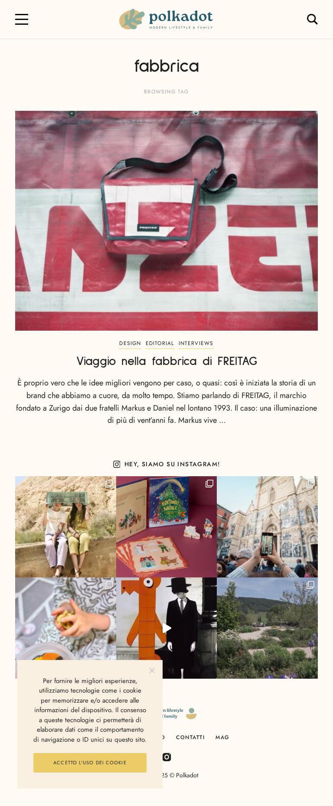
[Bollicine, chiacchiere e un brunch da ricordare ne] (267, 628)
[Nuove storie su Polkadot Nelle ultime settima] (65, 526)
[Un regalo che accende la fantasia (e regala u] (65, 628)
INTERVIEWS (196, 343)
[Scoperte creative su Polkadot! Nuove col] (267, 526)
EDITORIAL (160, 343)
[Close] (152, 670)
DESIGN (130, 343)
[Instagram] (167, 757)
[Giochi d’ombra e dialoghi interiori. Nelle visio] (166, 628)
